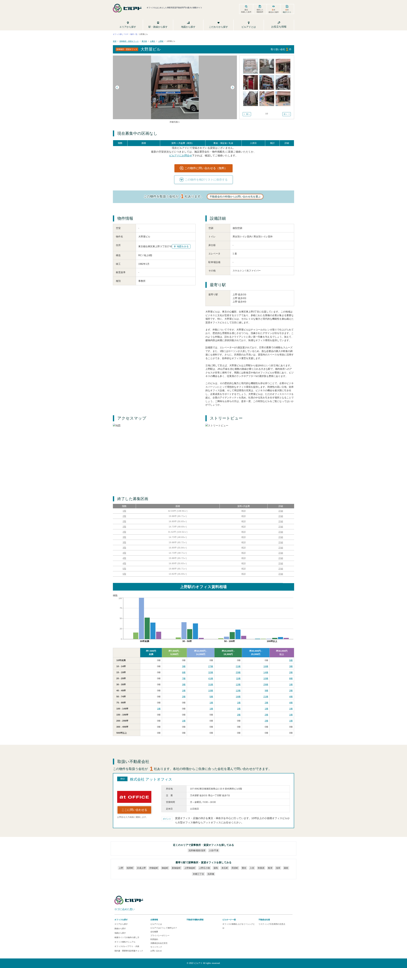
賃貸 (114, 41)
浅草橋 (210, 874)
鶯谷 (244, 868)
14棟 (265, 672)
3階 (124, 537)
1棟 (291, 684)
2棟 (291, 672)
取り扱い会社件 (281, 49)
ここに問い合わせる (134, 809)
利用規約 (154, 939)
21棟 (238, 666)
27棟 (210, 666)
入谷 (252, 868)
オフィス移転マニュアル (124, 942)
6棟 (184, 672)
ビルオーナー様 (229, 920)
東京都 (144, 41)
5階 (124, 568)
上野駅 (160, 41)
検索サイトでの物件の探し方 (126, 937)
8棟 (291, 678)
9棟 (266, 690)
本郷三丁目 (198, 874)
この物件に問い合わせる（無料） (205, 168)
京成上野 (141, 868)
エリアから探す (121, 924)
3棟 (184, 666)
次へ (285, 114)
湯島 (216, 868)
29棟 (265, 684)
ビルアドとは (156, 924)
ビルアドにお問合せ (180, 155)
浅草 (278, 868)
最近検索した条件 (246, 11)
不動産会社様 (264, 920)
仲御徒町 (153, 868)
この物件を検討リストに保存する (206, 179)
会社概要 (154, 932)
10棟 (265, 678)
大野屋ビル (170, 41)
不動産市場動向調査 (195, 920)
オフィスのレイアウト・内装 (126, 946)
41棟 (210, 678)
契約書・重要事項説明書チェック (128, 951)
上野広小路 (204, 868)
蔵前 (286, 868)
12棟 (238, 684)
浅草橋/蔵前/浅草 (197, 850)
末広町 (224, 868)
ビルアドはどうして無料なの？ (163, 928)
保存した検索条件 (260, 11)
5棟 (291, 660)
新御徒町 (176, 868)
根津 (270, 868)
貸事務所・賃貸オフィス (129, 41)
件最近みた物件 (274, 11)
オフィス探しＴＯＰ (121, 34)
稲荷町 (130, 868)
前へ (248, 114)
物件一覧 (133, 34)
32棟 (210, 672)
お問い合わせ (156, 951)
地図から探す (120, 933)
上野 (121, 868)
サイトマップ (156, 947)
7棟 (184, 678)
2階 (124, 516)
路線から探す (120, 928)
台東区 (152, 41)
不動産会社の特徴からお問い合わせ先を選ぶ (235, 196)
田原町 (235, 868)
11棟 (238, 678)
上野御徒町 (189, 868)
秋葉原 (261, 868)
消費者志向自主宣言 (159, 943)
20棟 (238, 672)
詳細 (281, 511)
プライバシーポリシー (159, 935)
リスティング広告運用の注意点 (272, 924)
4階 (124, 553)
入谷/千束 (213, 850)
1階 (124, 511)
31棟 (210, 684)
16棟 (265, 666)
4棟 (291, 696)
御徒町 (165, 868)
